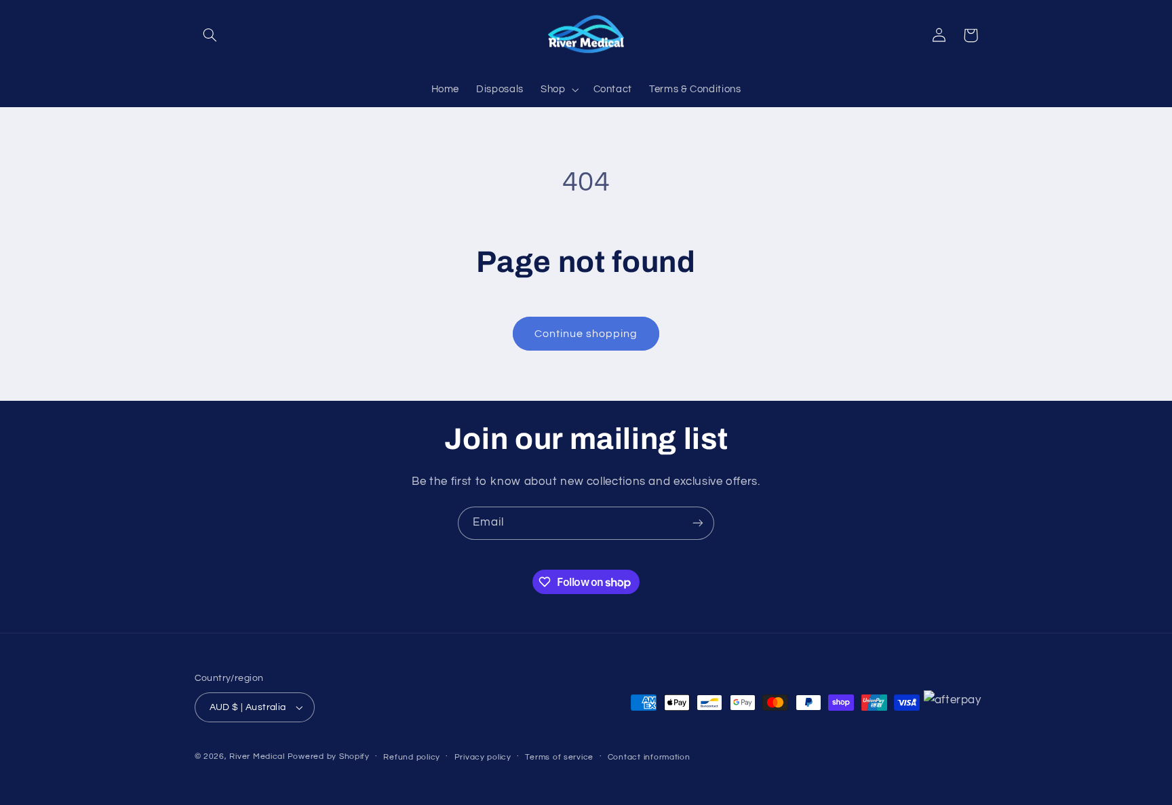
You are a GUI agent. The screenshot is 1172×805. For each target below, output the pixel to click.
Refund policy (411, 757)
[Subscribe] (698, 523)
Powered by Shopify (329, 756)
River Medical (257, 756)
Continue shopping (586, 333)
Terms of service (559, 757)
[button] (210, 35)
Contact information (649, 757)
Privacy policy (482, 757)
